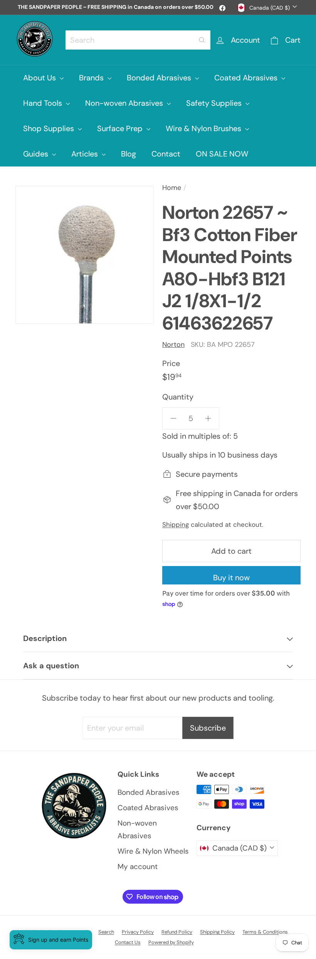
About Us (40, 78)
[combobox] (138, 40)
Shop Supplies (49, 128)
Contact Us (128, 942)
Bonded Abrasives (160, 78)
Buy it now (231, 578)
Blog (128, 154)
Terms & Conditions (265, 932)
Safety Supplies (215, 103)
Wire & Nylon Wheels (153, 851)
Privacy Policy (138, 932)
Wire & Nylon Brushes (204, 128)
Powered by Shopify (171, 942)
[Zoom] (84, 254)
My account (138, 866)
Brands (92, 78)
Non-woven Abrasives (125, 103)
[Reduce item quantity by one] (173, 418)
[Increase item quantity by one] (208, 418)
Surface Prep (121, 128)
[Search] (201, 40)
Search (106, 932)
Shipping (175, 524)
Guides (36, 154)
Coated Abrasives (246, 78)
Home (171, 187)
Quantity (177, 397)
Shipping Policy (217, 932)
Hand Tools (43, 103)
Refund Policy (176, 932)
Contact (165, 154)
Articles (85, 154)
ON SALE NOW (222, 154)
